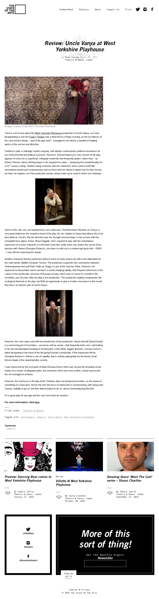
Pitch (128, 9)
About (98, 9)
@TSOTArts (28, 533)
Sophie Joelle (26, 491)
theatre (41, 417)
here (37, 402)
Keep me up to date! (68, 574)
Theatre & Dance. (75, 59)
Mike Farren (72, 57)
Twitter (138, 10)
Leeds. (90, 59)
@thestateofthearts (28, 560)
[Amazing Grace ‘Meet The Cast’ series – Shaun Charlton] (132, 470)
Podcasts (84, 9)
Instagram (145, 10)
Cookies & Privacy (79, 589)
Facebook (152, 10)
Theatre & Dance (33, 410)
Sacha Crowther (77, 495)
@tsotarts (28, 547)
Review (59, 476)
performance (27, 417)
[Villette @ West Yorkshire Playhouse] (81, 470)
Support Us (113, 9)
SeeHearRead (66, 9)
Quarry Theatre (37, 136)
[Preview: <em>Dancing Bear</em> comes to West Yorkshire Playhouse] (30, 470)
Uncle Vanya (55, 417)
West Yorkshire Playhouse (48, 133)
